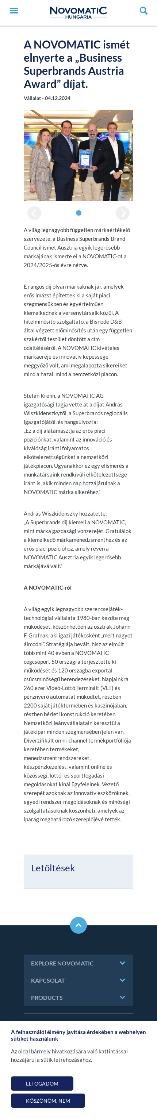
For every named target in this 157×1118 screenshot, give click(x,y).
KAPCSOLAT (48, 980)
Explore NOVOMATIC (62, 963)
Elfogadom (42, 1083)
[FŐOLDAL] (78, 13)
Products (47, 997)
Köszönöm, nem (48, 1101)
